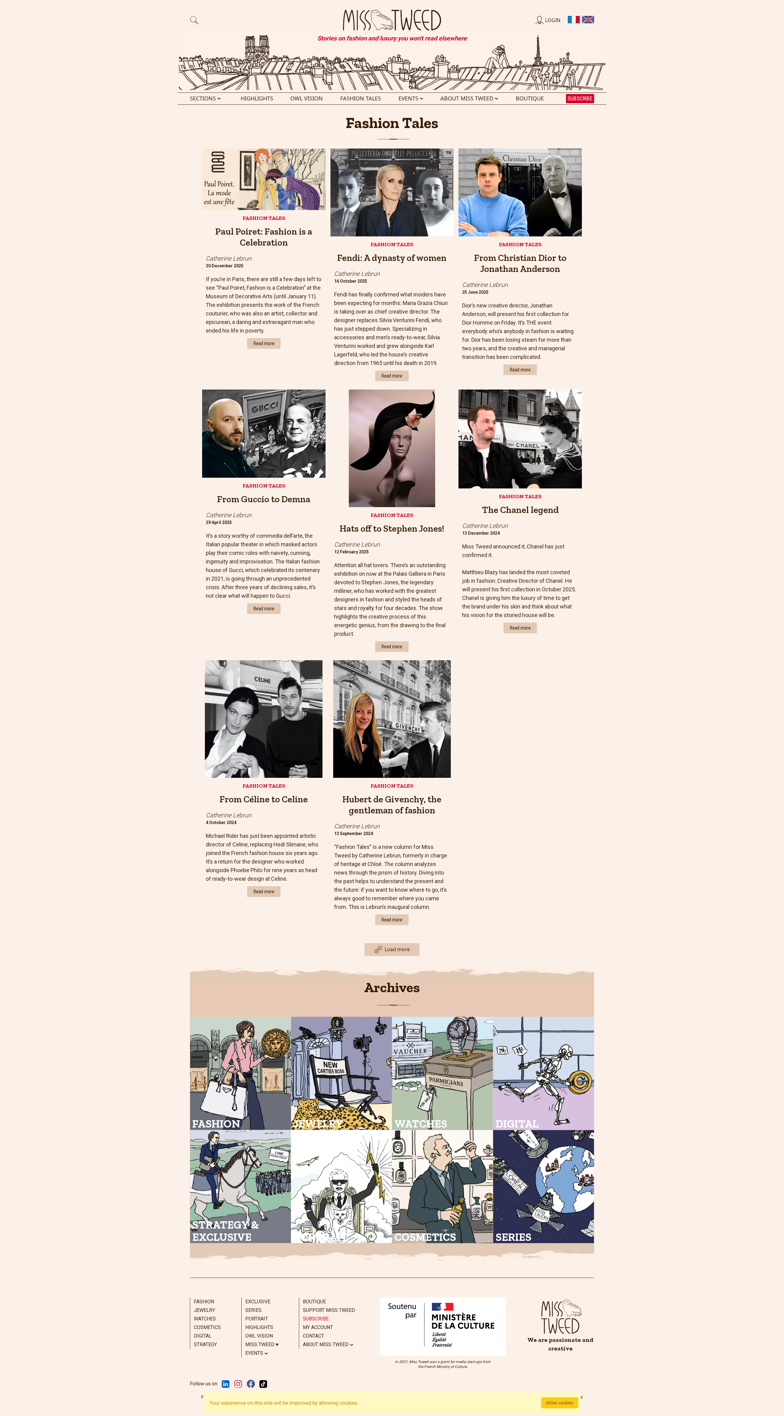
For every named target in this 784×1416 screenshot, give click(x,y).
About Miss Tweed (466, 98)
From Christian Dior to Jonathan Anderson (520, 263)
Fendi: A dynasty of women (392, 257)
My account (318, 1327)
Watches (205, 1319)
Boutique (530, 98)
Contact (313, 1336)
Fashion (204, 1302)
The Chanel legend (520, 509)
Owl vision (306, 98)
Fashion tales (360, 98)
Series (253, 1310)
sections (203, 98)
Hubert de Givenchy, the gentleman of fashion (391, 805)
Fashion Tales (264, 218)
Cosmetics (207, 1327)
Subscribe (580, 98)
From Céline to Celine (264, 799)
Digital (203, 1336)
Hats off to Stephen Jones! (392, 528)
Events (408, 98)
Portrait (256, 1319)
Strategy (205, 1344)
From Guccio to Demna (263, 499)
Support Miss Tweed (329, 1310)
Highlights (257, 98)
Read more (263, 343)
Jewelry (204, 1310)
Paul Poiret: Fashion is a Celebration (263, 237)
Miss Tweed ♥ (262, 1344)
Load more (397, 949)
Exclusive (257, 1302)
